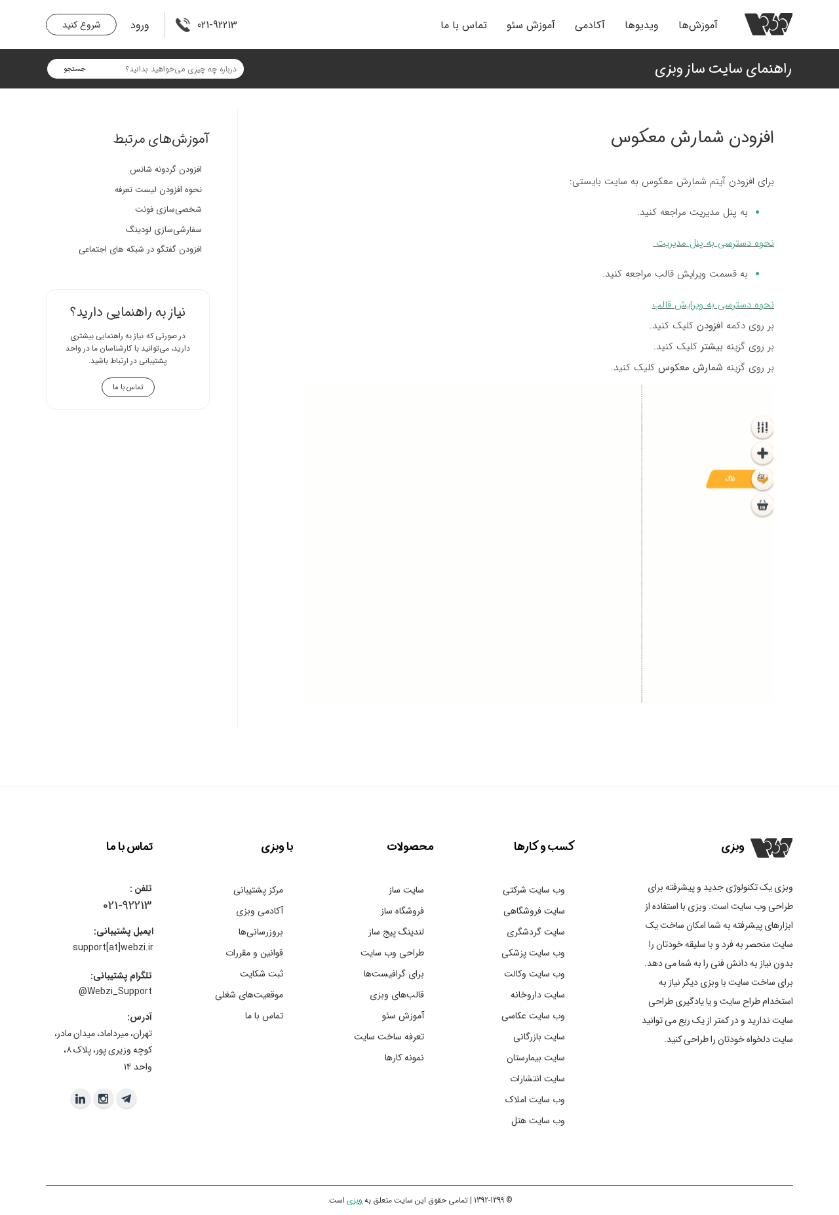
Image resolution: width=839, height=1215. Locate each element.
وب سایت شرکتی (534, 890)
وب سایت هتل (538, 1120)
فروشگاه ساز (402, 911)
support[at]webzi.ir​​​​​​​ (113, 947)
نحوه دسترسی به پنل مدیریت (715, 243)
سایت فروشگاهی (534, 911)
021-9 (115, 906)
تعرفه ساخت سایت (389, 1037)
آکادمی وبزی (259, 911)
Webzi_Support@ (115, 991)
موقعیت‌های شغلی (249, 995)
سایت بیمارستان (536, 1058)
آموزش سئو (531, 25)
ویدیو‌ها (642, 25)
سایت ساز (406, 890)
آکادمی (590, 25)
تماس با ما (463, 25)
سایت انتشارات (537, 1078)
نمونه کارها (404, 1058)
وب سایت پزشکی (533, 953)
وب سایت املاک (535, 1099)
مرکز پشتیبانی (258, 890)
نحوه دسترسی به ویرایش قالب (713, 305)
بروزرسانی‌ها (261, 932)
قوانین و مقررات (254, 953)
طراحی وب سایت (392, 953)
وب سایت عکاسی (533, 1016)
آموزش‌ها (698, 25)
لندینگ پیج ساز (396, 932)
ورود (139, 25)
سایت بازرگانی (539, 1037)
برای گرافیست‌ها (394, 974)
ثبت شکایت (261, 974)
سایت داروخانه (538, 995)
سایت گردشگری (536, 932)
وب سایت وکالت (534, 974)
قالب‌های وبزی (397, 995)
